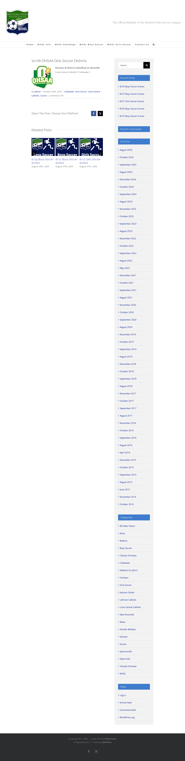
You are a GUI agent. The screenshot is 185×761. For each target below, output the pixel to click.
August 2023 (126, 231)
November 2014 (128, 496)
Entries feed (126, 702)
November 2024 (128, 179)
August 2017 (126, 415)
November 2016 (128, 423)
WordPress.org (127, 717)
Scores (43, 95)
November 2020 (128, 304)
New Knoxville (127, 614)
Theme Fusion (110, 739)
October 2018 (127, 371)
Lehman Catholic (128, 599)
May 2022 (125, 268)
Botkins (123, 540)
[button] (154, 44)
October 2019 (127, 341)
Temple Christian (128, 666)
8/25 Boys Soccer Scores (132, 116)
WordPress (107, 742)
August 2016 (126, 445)
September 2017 (128, 408)
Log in (123, 695)
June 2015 (125, 489)
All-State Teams (127, 525)
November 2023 (128, 208)
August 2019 (126, 356)
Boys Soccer (126, 548)
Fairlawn (124, 577)
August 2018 (126, 386)
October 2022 (127, 245)
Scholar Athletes (128, 629)
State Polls (125, 658)
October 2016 (127, 430)
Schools (123, 636)
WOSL (123, 673)
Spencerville (126, 651)
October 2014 (127, 504)
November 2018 (128, 363)
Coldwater (69, 91)
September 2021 (128, 290)
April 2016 (125, 452)
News (122, 621)
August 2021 (126, 297)
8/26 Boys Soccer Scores (132, 108)
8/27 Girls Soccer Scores (132, 101)
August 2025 (126, 172)
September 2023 (128, 223)
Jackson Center (127, 592)
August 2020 (126, 327)
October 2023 (127, 216)
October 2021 (127, 282)
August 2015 (126, 482)
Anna (122, 533)
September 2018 (128, 378)
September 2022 (128, 253)
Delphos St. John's (129, 570)
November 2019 (128, 334)
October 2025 (127, 157)
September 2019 (128, 349)
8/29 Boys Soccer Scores (132, 86)
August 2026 (126, 149)
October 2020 (127, 312)
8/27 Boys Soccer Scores (132, 93)
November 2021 (128, 275)
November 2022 (128, 238)
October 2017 (127, 400)
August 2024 (126, 201)
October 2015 (127, 467)
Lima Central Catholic (130, 607)
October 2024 (127, 186)
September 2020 (128, 319)
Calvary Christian (128, 555)
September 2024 (128, 194)
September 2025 (128, 164)
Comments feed (128, 709)
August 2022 (126, 260)
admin (37, 91)
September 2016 (128, 437)
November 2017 (128, 393)
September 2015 (128, 474)
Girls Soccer (81, 91)
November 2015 (128, 459)
